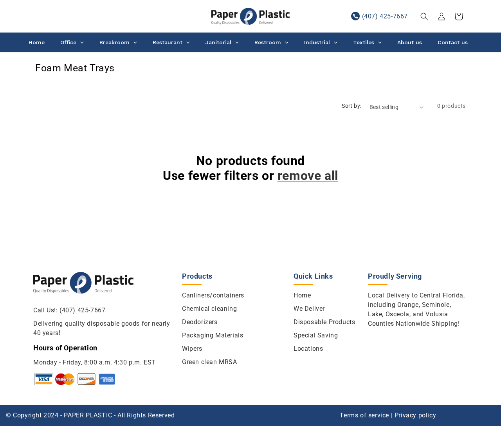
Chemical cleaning (209, 308)
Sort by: (351, 106)
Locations (308, 348)
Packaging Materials (212, 335)
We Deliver (309, 308)
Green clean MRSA (209, 362)
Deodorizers (200, 322)
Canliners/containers (213, 295)
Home (302, 295)
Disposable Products (324, 322)
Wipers (192, 348)
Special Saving (316, 335)
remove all (308, 175)
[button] (424, 16)
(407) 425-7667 (385, 16)
